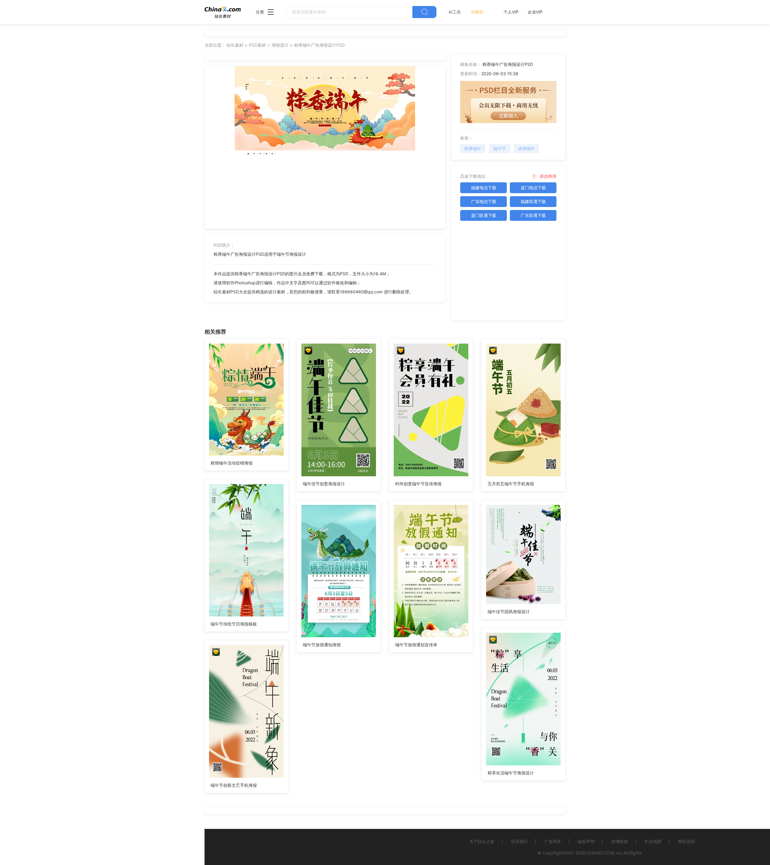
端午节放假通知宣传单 (416, 644)
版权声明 (586, 841)
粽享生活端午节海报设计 (511, 772)
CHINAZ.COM (600, 852)
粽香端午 (472, 148)
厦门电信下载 (533, 187)
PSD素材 (257, 45)
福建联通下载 (533, 201)
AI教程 (477, 11)
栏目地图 (653, 841)
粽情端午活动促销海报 (232, 462)
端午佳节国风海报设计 (509, 611)
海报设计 (280, 45)
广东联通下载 (533, 215)
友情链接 (619, 841)
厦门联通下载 (483, 215)
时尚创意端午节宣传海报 (418, 483)
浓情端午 (526, 148)
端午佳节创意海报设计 (324, 483)
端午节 (499, 148)
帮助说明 (686, 841)
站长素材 (234, 45)
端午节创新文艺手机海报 (234, 785)
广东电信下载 (483, 201)
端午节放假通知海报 (322, 644)
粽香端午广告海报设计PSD (319, 45)
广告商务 (552, 841)
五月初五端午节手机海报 (511, 483)
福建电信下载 (483, 187)
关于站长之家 (481, 841)
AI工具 (454, 11)
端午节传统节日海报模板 (234, 623)
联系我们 (519, 841)
